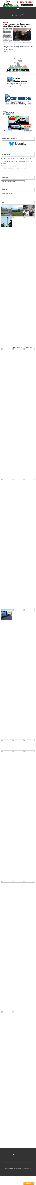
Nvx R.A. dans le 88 (10, 51)
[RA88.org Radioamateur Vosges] (18, 3)
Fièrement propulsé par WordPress (13, 1168)
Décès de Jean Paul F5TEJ (9, 167)
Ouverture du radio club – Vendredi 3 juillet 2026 (14, 168)
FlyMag (27, 1168)
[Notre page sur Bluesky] (18, 144)
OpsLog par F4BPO (7, 165)
